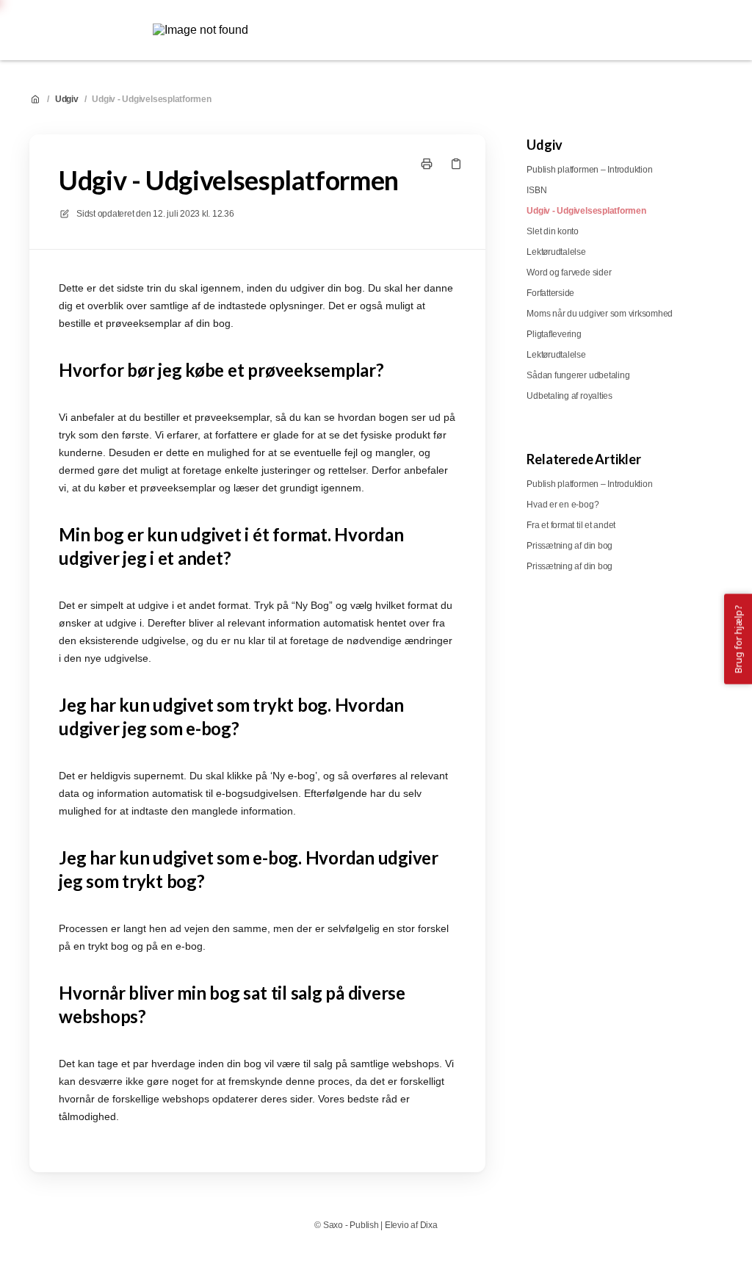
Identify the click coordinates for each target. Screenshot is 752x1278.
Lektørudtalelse (556, 252)
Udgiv (67, 99)
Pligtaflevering (554, 334)
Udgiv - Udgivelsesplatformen (151, 99)
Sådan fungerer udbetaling (578, 375)
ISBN (536, 190)
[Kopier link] (456, 164)
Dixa (429, 1225)
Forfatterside (550, 293)
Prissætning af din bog (569, 546)
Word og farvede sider (569, 272)
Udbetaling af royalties (569, 396)
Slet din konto (553, 231)
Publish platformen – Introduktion (589, 170)
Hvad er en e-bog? (563, 504)
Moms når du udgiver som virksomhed (600, 313)
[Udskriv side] (426, 164)
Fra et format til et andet (571, 525)
